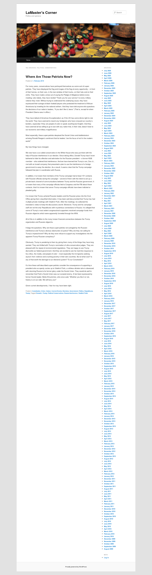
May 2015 (107, 376)
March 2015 (108, 381)
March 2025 (108, 108)
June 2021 (107, 198)
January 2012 (109, 476)
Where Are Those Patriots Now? (49, 76)
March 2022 (108, 188)
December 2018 (109, 273)
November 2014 (109, 391)
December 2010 (109, 509)
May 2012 (107, 466)
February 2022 (109, 191)
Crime (43, 291)
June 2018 (107, 288)
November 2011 (109, 481)
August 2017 (108, 313)
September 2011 (110, 486)
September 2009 (110, 546)
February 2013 (109, 443)
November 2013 (109, 421)
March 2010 (108, 531)
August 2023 (108, 148)
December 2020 (109, 213)
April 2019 (107, 263)
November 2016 (109, 331)
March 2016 (108, 351)
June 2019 (107, 258)
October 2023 (109, 143)
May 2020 (107, 231)
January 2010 (109, 536)
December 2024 (109, 116)
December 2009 (109, 539)
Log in (106, 557)
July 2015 (107, 371)
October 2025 (109, 90)
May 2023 (107, 156)
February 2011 (109, 504)
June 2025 (107, 100)
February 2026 (109, 83)
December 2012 (109, 449)
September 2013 (110, 426)
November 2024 (109, 118)
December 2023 (109, 141)
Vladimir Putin (83, 293)
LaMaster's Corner (41, 12)
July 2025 (107, 98)
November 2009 (109, 541)
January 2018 (109, 301)
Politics (81, 291)
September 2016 (110, 336)
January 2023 (109, 166)
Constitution (36, 291)
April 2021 (107, 203)
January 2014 (109, 416)
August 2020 (108, 223)
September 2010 (110, 516)
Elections (66, 291)
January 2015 (109, 386)
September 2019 (110, 251)
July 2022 (107, 178)
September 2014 (110, 396)
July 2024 (107, 123)
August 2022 (108, 176)
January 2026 (109, 86)
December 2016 (109, 328)
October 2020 (109, 218)
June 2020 (107, 228)
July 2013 (107, 431)
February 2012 (109, 474)
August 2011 (108, 489)
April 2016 (107, 348)
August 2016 (108, 338)
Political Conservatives (56, 293)
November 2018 (109, 276)
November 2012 (109, 451)
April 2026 (107, 78)
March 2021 (108, 206)
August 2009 (108, 549)
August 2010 (108, 519)
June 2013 (107, 434)
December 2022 (109, 168)
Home (28, 60)
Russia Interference (71, 293)
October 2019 (109, 248)
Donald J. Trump (41, 293)
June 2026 (107, 73)
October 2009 (109, 544)
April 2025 (107, 106)
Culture (48, 291)
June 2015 (107, 373)
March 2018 (108, 296)
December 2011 (109, 479)
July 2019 (107, 256)
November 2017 (109, 306)
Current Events (57, 291)
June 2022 (107, 181)
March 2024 (108, 133)
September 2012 (110, 456)
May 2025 (107, 103)
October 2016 (109, 333)
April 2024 (107, 131)
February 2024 (109, 136)
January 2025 (109, 113)
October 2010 (109, 514)
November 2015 (109, 361)
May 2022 (107, 183)
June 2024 (107, 126)
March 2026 (108, 80)
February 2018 (109, 298)
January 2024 (109, 138)
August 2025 (108, 95)
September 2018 (110, 281)
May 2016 (107, 346)
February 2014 (109, 413)
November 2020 (109, 216)
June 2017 (107, 318)
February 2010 (109, 534)
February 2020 (109, 238)
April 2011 (107, 499)
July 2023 (107, 151)
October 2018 (109, 278)
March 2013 (108, 441)
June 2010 (107, 524)
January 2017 (109, 326)
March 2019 (108, 266)
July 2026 (107, 70)
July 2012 (107, 461)
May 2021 (107, 201)
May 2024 (107, 128)
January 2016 (109, 356)
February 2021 (109, 208)
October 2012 (109, 454)
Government (74, 291)
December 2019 (109, 243)
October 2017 (109, 308)
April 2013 (107, 439)
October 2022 (109, 173)
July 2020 (107, 226)
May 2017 (107, 321)
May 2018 (107, 291)
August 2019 (108, 253)
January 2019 (109, 271)
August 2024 (108, 120)
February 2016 (109, 353)
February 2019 (109, 268)
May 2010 (107, 526)
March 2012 (108, 471)
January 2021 (109, 211)
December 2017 (109, 303)
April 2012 (107, 469)
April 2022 (107, 186)
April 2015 (107, 378)
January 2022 (109, 193)
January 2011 (109, 506)
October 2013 (109, 423)
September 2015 (110, 366)
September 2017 (110, 311)
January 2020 (109, 241)
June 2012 (107, 464)
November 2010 (109, 511)
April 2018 (107, 293)
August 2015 (108, 368)
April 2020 (107, 233)
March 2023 (108, 161)
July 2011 (107, 491)
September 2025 (110, 93)
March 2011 (108, 501)
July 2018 (107, 286)
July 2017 (107, 316)
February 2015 (109, 383)
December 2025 (109, 88)
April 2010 (107, 529)
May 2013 (107, 436)
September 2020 (110, 221)
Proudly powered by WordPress (76, 567)
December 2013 (109, 418)
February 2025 (109, 111)
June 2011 (107, 494)
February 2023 (109, 163)
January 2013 (109, 446)
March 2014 (108, 411)
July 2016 (107, 341)
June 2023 (107, 153)
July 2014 (107, 401)
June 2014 (107, 403)
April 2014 (107, 409)
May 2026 (107, 75)
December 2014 (109, 388)
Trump (28, 293)
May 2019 (107, 261)
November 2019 (109, 246)
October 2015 (109, 363)
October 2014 (109, 393)
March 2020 (108, 236)
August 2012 (108, 459)
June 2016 (107, 343)
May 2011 (107, 496)
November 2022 (109, 171)
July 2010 (107, 521)
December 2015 (109, 358)
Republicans (88, 291)
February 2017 (109, 323)
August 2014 (108, 398)
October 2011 (109, 484)
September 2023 (110, 146)
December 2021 (109, 196)
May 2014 (107, 406)
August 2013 (108, 429)
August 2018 (108, 283)
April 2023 (107, 158)
